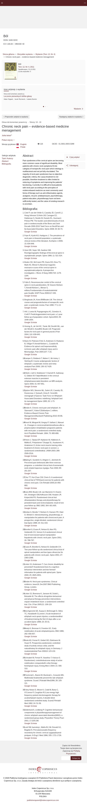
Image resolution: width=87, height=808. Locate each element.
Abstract (5, 161)
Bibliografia (6, 164)
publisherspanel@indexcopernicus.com (43, 800)
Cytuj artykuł (74, 157)
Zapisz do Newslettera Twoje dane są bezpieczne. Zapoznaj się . (71, 750)
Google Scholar (30, 232)
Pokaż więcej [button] (7, 140)
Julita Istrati (6, 135)
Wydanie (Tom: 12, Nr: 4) (45, 54)
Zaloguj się (76, 758)
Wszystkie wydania (25, 54)
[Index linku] (43, 770)
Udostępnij (73, 165)
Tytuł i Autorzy (7, 158)
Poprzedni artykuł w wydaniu (16, 117)
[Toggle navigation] (2, 3)
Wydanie (77, 109)
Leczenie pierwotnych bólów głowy (18, 96)
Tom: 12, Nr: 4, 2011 (26, 67)
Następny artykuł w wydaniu (70, 117)
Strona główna (8, 54)
